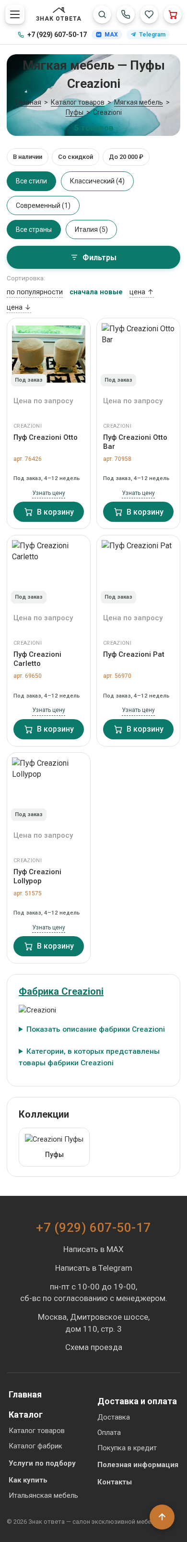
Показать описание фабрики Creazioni (95, 1029)
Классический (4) (97, 181)
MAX (111, 34)
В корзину (55, 512)
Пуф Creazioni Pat (133, 654)
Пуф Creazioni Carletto (37, 659)
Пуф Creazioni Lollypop (37, 876)
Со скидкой (75, 156)
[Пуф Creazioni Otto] (48, 354)
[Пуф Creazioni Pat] (138, 571)
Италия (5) (91, 229)
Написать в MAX (93, 1249)
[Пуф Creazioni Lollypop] (48, 789)
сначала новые (96, 292)
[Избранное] (149, 14)
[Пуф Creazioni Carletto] (48, 571)
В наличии (27, 156)
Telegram (152, 34)
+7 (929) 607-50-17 (57, 34)
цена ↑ (141, 292)
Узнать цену (48, 493)
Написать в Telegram (93, 1268)
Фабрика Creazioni (61, 991)
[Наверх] (162, 1517)
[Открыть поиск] (102, 14)
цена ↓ (19, 307)
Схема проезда (93, 1347)
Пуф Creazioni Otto (45, 437)
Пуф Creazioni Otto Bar (135, 442)
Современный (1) (43, 205)
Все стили (31, 181)
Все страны (34, 229)
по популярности (35, 292)
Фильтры (99, 257)
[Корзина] (173, 14)
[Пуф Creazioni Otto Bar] (138, 354)
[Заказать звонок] (126, 14)
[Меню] (14, 14)
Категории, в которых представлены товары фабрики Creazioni (89, 1057)
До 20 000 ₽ (126, 156)
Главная (25, 1394)
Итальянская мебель (43, 1495)
